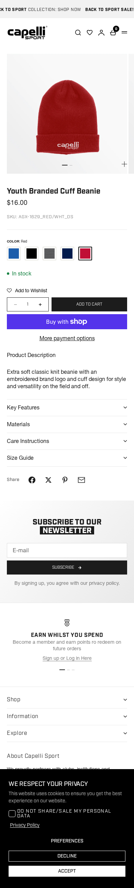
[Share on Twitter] (48, 480)
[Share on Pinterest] (65, 480)
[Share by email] (81, 480)
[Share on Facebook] (32, 480)
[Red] (85, 253)
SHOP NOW (66, 9)
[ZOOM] (124, 164)
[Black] (31, 253)
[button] (27, 290)
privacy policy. (104, 583)
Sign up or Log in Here (67, 658)
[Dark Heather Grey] (49, 253)
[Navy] (67, 253)
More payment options (67, 338)
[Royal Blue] (14, 253)
